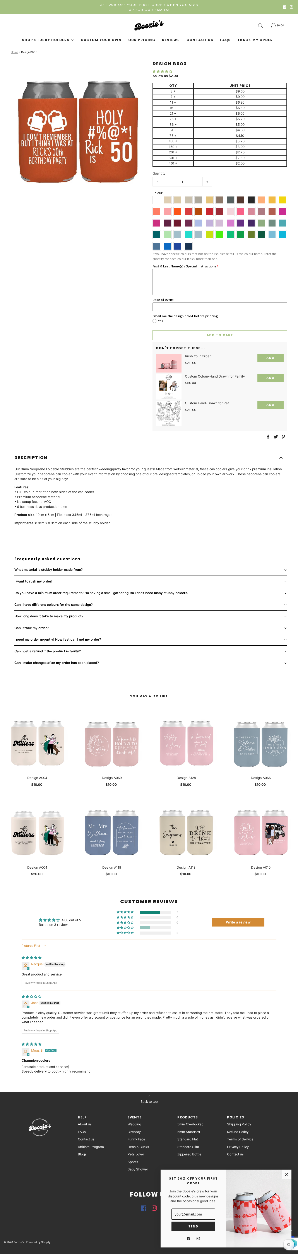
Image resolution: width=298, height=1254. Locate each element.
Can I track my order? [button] (31, 628)
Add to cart (220, 335)
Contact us (200, 40)
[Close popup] (286, 1174)
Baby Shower (138, 1169)
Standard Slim (188, 1147)
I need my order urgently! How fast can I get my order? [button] (57, 639)
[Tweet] (275, 436)
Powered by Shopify (38, 1242)
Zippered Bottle (189, 1154)
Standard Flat (187, 1139)
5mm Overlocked (190, 1124)
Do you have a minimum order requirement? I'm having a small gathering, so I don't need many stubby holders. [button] (101, 593)
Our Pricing (142, 40)
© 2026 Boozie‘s (13, 1242)
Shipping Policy (239, 1124)
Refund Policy (237, 1132)
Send (193, 1226)
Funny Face (136, 1139)
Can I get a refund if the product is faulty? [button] (47, 651)
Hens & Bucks (138, 1147)
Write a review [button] (238, 922)
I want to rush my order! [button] (33, 581)
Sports (133, 1162)
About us (85, 1124)
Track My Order (255, 40)
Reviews (171, 40)
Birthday (134, 1132)
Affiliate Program (91, 1147)
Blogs (82, 1154)
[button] (162, 71)
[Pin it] (282, 436)
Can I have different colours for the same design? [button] (53, 605)
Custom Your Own (101, 40)
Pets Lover (136, 1154)
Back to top (149, 1102)
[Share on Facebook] (267, 436)
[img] (31, 958)
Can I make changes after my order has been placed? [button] (56, 663)
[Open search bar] (263, 25)
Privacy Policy (238, 1147)
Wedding (134, 1124)
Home (14, 52)
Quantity (158, 173)
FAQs (225, 40)
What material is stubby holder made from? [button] (48, 569)
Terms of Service (240, 1139)
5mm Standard (188, 1132)
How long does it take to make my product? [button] (48, 616)
